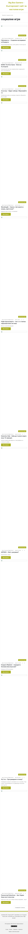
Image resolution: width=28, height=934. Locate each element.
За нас (7, 929)
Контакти (20, 929)
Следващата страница (20, 907)
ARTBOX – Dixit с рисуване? (10, 552)
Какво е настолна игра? (14, 931)
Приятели (15, 929)
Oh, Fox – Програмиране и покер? (11, 779)
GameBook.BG (4, 914)
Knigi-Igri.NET (11, 914)
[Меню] (1, 6)
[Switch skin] (4, 6)
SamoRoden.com (18, 914)
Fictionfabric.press (19, 916)
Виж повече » (6, 47)
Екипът (10, 929)
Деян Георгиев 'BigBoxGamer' (8, 38)
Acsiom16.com (11, 916)
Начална (4, 15)
